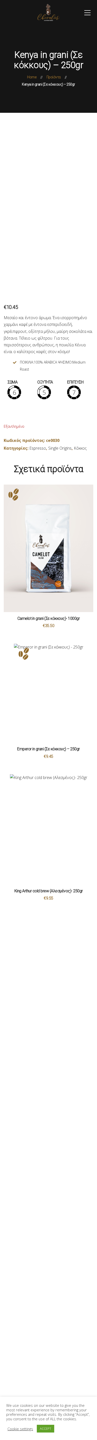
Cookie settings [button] (20, 1429)
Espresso (37, 448)
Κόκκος (80, 448)
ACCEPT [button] (45, 1428)
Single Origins (60, 448)
